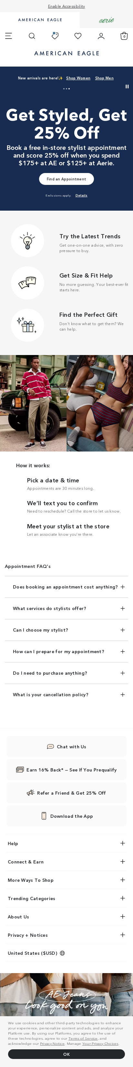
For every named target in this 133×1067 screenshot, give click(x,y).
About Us (18, 916)
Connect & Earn (26, 861)
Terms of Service (83, 1038)
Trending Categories (32, 898)
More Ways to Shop (31, 880)
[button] (64, 88)
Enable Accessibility (66, 6)
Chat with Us (72, 746)
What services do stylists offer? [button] (50, 608)
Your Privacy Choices (100, 1043)
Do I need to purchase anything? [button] (50, 673)
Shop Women (78, 77)
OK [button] (66, 1054)
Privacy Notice (52, 1043)
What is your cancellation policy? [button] (50, 694)
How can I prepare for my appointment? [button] (58, 651)
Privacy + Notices (28, 935)
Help (13, 843)
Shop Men (104, 77)
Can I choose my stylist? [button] (40, 629)
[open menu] (8, 36)
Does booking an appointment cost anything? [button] (65, 586)
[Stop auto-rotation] (127, 86)
